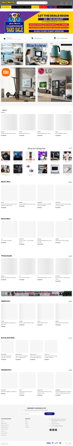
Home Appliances (5, 174)
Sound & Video (43, 174)
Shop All (3, 112)
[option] (9, 126)
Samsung (39, 239)
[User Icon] (67, 2)
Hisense (2, 131)
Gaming (18, 174)
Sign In (67, 4)
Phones (42, 161)
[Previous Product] (3, 112)
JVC (2, 239)
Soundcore (39, 390)
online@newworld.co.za (58, 425)
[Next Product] (70, 112)
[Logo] (8, 3)
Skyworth (21, 239)
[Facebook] (50, 430)
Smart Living (67, 161)
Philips (20, 131)
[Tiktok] (56, 430)
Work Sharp (3, 354)
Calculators (67, 174)
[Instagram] (53, 430)
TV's (55, 174)
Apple (20, 390)
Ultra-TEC (47, 354)
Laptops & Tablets (18, 161)
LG (37, 276)
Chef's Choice (19, 354)
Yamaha (2, 276)
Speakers (30, 161)
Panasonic (3, 390)
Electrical (30, 174)
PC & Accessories (55, 161)
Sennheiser (39, 202)
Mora (56, 131)
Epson (2, 202)
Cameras (5, 161)
